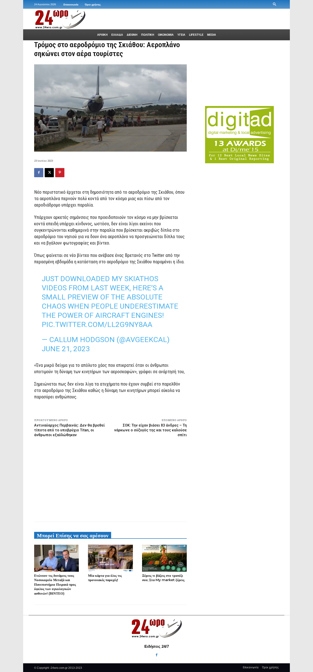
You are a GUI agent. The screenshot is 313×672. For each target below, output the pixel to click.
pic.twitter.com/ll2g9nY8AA (97, 324)
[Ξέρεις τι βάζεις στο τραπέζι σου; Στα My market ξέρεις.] (164, 558)
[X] (49, 172)
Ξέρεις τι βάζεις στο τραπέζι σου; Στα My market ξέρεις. (163, 577)
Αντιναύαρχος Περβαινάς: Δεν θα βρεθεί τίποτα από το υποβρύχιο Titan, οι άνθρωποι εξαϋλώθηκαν (69, 430)
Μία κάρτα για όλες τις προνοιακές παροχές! (105, 577)
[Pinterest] (59, 172)
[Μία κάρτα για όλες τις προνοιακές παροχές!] (110, 558)
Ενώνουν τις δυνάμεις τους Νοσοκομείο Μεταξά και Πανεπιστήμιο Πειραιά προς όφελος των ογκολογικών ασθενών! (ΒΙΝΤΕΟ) (55, 584)
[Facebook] (38, 172)
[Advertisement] (110, 478)
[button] (274, 4)
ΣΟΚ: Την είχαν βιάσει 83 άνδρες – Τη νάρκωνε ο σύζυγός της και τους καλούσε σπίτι (150, 430)
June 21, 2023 (66, 348)
